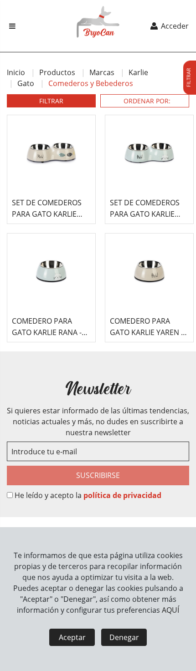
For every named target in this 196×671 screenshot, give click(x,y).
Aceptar (72, 637)
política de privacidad (122, 495)
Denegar (124, 637)
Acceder (174, 26)
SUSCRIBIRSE (98, 475)
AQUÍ (170, 610)
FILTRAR (51, 101)
